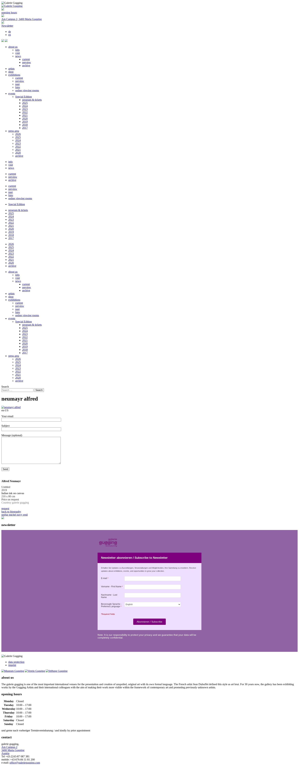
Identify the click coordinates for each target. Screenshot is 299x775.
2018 (25, 124)
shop (10, 71)
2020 (25, 118)
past (17, 84)
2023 (25, 109)
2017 (25, 127)
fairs (17, 87)
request (5, 508)
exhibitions (14, 74)
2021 (25, 115)
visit (17, 53)
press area (13, 130)
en (9, 34)
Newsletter (7, 25)
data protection (16, 661)
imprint (12, 665)
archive (26, 65)
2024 (25, 106)
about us (12, 46)
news (18, 56)
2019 (25, 121)
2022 (25, 112)
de (9, 31)
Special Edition (23, 96)
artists (11, 68)
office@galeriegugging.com (25, 762)
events (11, 93)
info (17, 49)
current (26, 59)
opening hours (9, 12)
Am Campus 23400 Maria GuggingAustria (12, 750)
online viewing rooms (27, 90)
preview (26, 62)
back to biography (11, 511)
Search (5, 386)
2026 (18, 134)
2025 (25, 102)
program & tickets (32, 99)
